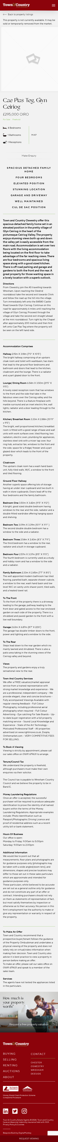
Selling (10, 1059)
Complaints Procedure (12, 1098)
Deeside (36, 1073)
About (8, 1077)
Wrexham (37, 1070)
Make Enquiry (29, 155)
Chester (36, 1062)
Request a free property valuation (29, 1024)
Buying (9, 1054)
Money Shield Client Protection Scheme (19, 1095)
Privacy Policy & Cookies (13, 1124)
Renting (10, 1065)
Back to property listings (20, 14)
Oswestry (37, 1066)
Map (34, 135)
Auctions (11, 1071)
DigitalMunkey (25, 1133)
